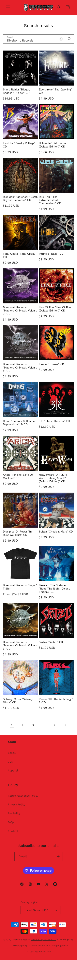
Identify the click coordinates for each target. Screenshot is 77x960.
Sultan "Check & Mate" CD (56, 531)
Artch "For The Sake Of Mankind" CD (18, 476)
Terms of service (39, 945)
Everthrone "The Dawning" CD (55, 91)
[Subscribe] (58, 856)
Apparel (13, 770)
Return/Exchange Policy (23, 795)
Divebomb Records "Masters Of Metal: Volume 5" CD (20, 311)
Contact (13, 831)
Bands (12, 753)
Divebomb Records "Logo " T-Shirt (20, 587)
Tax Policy (14, 813)
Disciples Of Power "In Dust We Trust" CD (17, 533)
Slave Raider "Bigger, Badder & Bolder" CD (16, 91)
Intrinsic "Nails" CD (51, 253)
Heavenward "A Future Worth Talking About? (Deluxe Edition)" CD (53, 478)
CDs (10, 761)
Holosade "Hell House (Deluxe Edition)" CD (52, 145)
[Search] (69, 39)
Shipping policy (60, 945)
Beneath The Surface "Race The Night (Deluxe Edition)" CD (54, 588)
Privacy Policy (16, 804)
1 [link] (12, 725)
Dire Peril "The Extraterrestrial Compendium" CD (50, 200)
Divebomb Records (21, 939)
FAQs (11, 822)
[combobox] (38, 39)
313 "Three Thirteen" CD (54, 421)
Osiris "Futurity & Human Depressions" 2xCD (19, 423)
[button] (8, 7)
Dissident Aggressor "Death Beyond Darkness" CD (20, 198)
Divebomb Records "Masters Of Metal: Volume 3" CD (20, 645)
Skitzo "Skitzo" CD (51, 642)
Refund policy (66, 939)
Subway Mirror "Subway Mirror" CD (18, 701)
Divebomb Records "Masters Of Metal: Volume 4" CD (20, 367)
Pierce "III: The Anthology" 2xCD (56, 701)
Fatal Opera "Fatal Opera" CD (19, 255)
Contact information (40, 951)
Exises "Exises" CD (51, 364)
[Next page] (65, 725)
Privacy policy (20, 945)
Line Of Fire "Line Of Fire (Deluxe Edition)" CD (55, 309)
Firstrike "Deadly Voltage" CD (19, 145)
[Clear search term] (60, 39)
